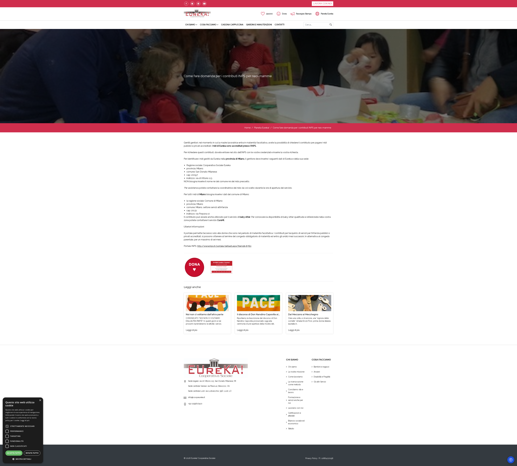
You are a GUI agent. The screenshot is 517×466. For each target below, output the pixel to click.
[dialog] (23, 430)
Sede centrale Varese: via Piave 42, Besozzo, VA (209, 386)
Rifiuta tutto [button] (32, 453)
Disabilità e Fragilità (322, 377)
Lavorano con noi (295, 408)
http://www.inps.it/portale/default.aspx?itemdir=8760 (224, 246)
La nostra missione (296, 372)
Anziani (317, 372)
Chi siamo (190, 24)
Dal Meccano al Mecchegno (303, 314)
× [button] (40, 400)
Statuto (291, 428)
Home (247, 127)
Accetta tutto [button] (14, 453)
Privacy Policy (311, 458)
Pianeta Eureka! (261, 127)
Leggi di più (191, 330)
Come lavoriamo (295, 377)
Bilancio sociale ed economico (296, 422)
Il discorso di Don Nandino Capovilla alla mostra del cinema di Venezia (275, 314)
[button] (22, 459)
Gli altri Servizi (320, 382)
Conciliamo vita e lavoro (295, 390)
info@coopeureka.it (196, 397)
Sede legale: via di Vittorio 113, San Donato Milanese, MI (212, 381)
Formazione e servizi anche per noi (295, 400)
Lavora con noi (322, 3)
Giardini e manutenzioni (259, 24)
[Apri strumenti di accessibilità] (510, 459)
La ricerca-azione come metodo (295, 383)
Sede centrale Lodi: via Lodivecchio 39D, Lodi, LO (209, 391)
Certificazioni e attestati (294, 414)
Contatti (279, 24)
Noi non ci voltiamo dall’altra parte (204, 314)
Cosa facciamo (208, 24)
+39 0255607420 (195, 403)
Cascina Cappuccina (232, 24)
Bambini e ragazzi (321, 367)
